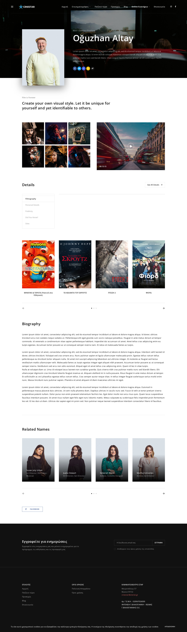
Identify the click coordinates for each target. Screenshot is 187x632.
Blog (126, 6)
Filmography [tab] (30, 199)
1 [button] (91, 308)
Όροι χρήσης (77, 592)
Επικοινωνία (159, 6)
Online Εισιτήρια (140, 6)
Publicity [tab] (29, 211)
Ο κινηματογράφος (80, 6)
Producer (91, 30)
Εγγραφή (159, 542)
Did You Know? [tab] (31, 217)
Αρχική (65, 6)
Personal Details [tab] (32, 205)
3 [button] (96, 308)
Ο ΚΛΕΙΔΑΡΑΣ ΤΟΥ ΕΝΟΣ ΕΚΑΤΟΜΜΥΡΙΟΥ (112, 294)
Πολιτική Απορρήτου (81, 588)
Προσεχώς (115, 6)
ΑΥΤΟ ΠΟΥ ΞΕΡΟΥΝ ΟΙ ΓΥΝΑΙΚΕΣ (38, 293)
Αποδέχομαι (170, 627)
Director (82, 30)
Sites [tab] (27, 223)
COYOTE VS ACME (75, 293)
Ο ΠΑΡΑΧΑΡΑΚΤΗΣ (149, 293)
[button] (23, 308)
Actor (75, 30)
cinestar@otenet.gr (130, 595)
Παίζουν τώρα (101, 6)
